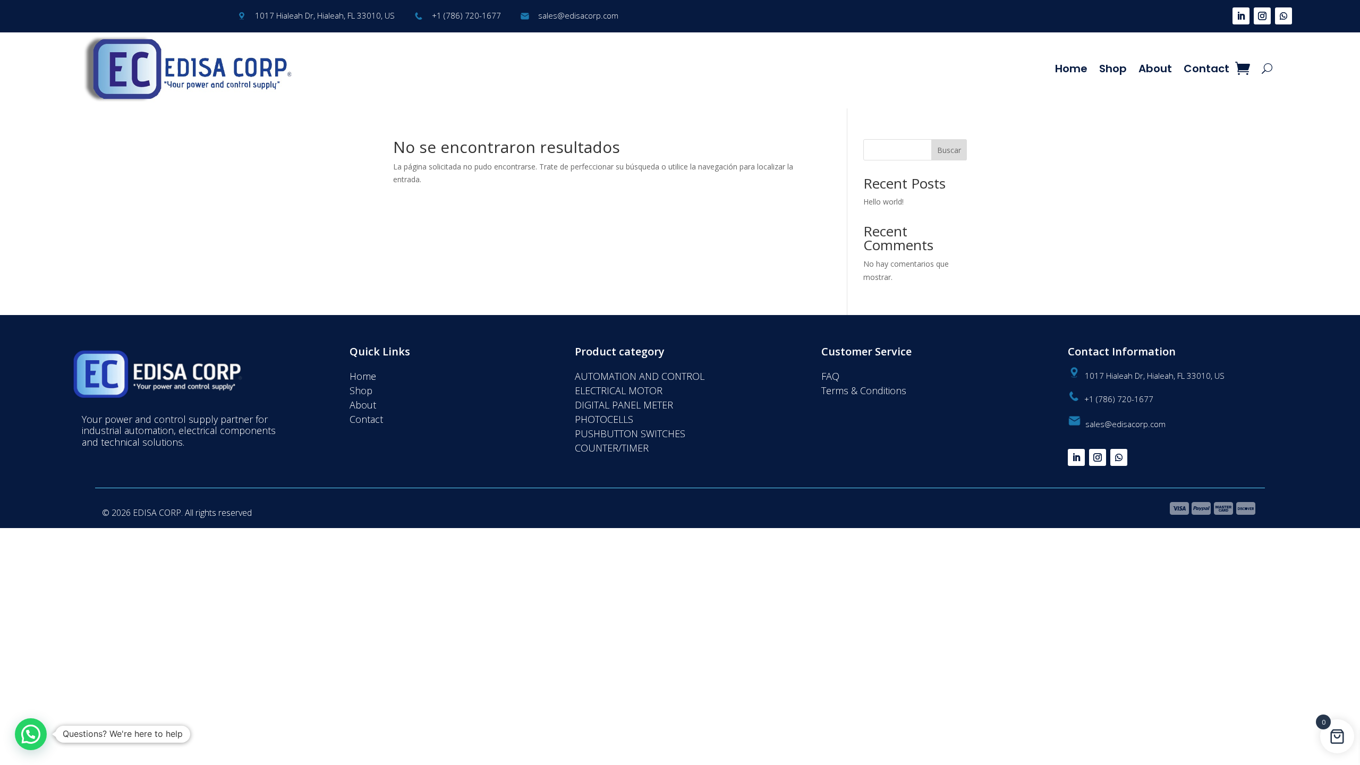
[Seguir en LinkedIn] (1241, 15)
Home (1071, 68)
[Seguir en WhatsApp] (1283, 15)
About (1155, 68)
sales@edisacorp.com (578, 15)
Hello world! (883, 202)
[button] (31, 734)
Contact (1206, 68)
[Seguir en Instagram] (1262, 15)
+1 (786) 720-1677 (466, 15)
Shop (1113, 68)
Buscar (949, 150)
